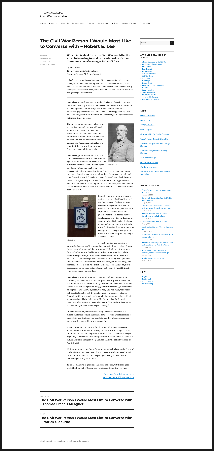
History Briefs (147, 83)
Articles (115, 23)
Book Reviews (147, 71)
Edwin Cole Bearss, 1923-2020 (153, 258)
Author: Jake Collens (47, 64)
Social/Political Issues (150, 97)
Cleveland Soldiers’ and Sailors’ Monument (155, 134)
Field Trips (146, 81)
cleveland (43, 55)
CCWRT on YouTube (147, 125)
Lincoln (145, 88)
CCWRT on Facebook (147, 116)
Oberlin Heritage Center (148, 167)
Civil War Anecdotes (149, 74)
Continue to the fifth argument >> (118, 377)
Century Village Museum (149, 162)
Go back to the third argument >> (119, 374)
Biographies (146, 67)
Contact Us (145, 23)
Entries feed (146, 279)
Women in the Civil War (150, 99)
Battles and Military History (152, 64)
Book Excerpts (147, 69)
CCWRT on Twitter (146, 120)
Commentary (45, 61)
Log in (144, 277)
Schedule (64, 23)
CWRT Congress (146, 130)
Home (43, 23)
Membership (102, 23)
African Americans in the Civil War (154, 62)
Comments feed (147, 281)
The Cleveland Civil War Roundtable (52, 441)
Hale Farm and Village (148, 158)
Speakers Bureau (129, 23)
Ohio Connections (148, 92)
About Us (53, 23)
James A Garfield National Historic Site (154, 139)
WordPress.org (147, 284)
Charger (90, 23)
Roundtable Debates (149, 95)
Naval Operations (148, 90)
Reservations (77, 23)
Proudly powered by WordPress (78, 441)
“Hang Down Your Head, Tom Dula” (155, 221)
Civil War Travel (147, 76)
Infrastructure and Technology (153, 85)
